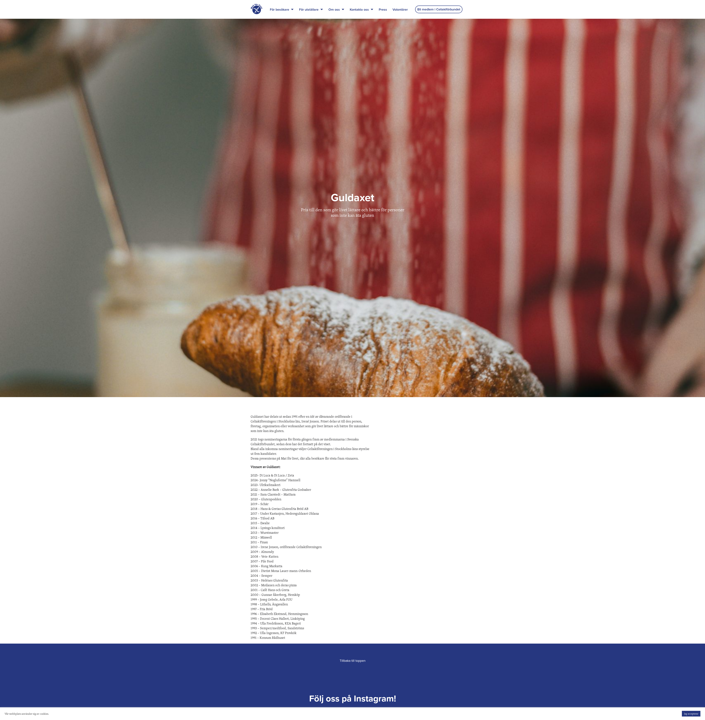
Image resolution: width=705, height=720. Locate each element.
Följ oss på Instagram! (352, 698)
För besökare (279, 10)
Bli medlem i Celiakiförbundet (438, 9)
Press (383, 10)
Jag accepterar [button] (691, 714)
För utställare (309, 10)
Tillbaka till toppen (353, 661)
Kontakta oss (359, 10)
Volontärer (400, 10)
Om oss (334, 10)
